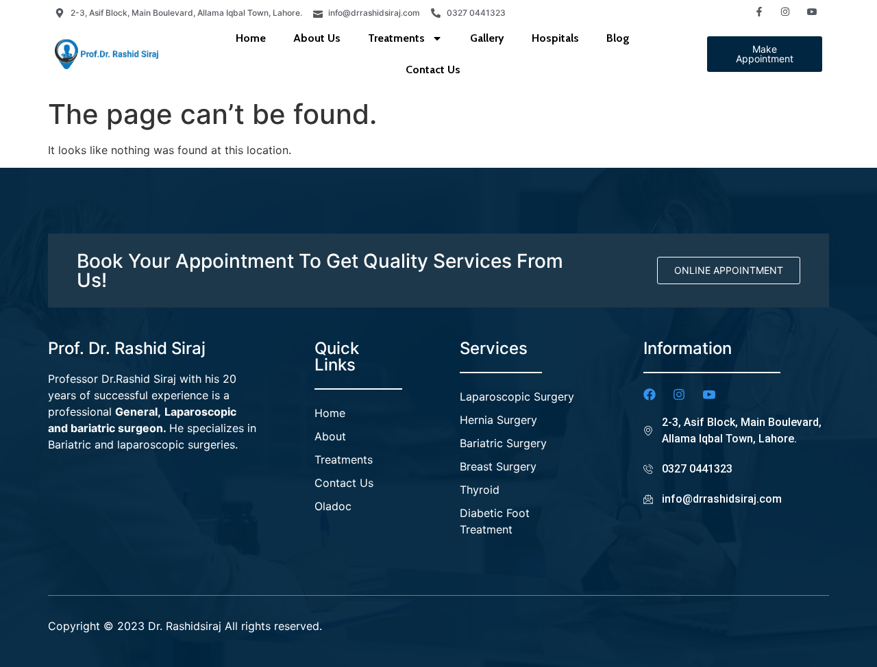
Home (251, 38)
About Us (317, 38)
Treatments (396, 38)
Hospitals (555, 38)
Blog (618, 38)
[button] (764, 54)
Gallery (487, 38)
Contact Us (433, 69)
